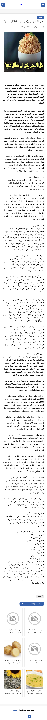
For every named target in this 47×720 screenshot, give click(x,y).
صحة (40, 17)
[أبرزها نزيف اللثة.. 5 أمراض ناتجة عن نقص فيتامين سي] (34, 618)
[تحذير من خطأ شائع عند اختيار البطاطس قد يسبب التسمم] (12, 649)
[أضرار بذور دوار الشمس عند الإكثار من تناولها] (12, 679)
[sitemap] (29, 716)
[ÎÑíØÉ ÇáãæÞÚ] (17, 716)
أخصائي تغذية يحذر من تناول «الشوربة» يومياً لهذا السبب (35, 692)
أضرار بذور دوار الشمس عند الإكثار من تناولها (13, 692)
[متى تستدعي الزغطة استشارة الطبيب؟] (12, 618)
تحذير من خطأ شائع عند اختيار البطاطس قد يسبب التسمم (12, 662)
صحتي (23, 4)
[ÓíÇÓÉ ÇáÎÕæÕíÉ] (25, 716)
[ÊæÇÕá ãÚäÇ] (21, 716)
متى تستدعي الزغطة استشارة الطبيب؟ (14, 631)
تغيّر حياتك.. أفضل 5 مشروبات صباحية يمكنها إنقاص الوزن (35, 662)
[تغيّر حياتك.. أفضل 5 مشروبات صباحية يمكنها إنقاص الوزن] (34, 649)
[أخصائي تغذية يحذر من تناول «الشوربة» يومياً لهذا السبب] (34, 679)
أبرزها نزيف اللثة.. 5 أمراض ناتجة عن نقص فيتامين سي (35, 631)
